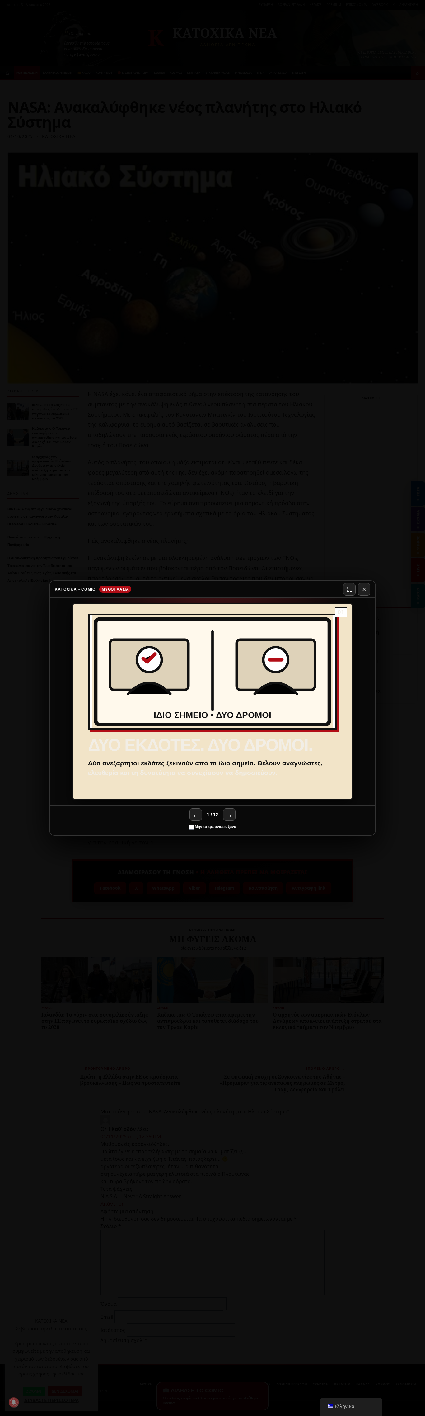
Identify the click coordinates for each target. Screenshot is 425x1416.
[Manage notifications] (14, 1402)
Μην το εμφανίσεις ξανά (215, 827)
